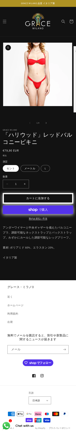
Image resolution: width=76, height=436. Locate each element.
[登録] (64, 349)
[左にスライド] (30, 123)
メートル (29, 168)
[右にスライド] (46, 123)
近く (10, 296)
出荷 (10, 322)
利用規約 (12, 313)
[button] (5, 21)
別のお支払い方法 (38, 218)
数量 (5, 176)
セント (11, 168)
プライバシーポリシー (59, 428)
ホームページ (15, 305)
